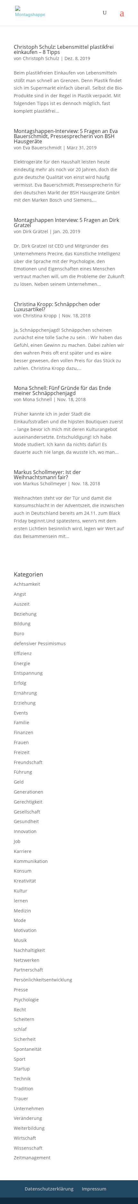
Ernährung (25, 693)
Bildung (22, 623)
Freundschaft (28, 762)
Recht (20, 1009)
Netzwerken (26, 960)
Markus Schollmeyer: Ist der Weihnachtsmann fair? (47, 475)
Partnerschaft (28, 970)
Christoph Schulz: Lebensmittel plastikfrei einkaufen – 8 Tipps (64, 49)
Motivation (25, 930)
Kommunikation (31, 861)
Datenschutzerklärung (72, 557)
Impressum (22, 557)
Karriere (22, 851)
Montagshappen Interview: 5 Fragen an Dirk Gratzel (66, 222)
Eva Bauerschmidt (42, 148)
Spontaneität (27, 1049)
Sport (19, 1059)
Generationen (28, 792)
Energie (22, 663)
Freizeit (22, 752)
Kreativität (25, 881)
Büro (19, 633)
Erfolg (20, 683)
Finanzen (23, 732)
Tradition (23, 1088)
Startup (22, 1069)
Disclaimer (43, 557)
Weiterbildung (29, 1128)
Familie (21, 722)
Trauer (21, 1098)
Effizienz (23, 653)
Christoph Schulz (41, 58)
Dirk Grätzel (35, 231)
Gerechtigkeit (28, 802)
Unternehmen (29, 1108)
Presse (21, 990)
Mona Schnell (37, 399)
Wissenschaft (28, 1148)
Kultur (20, 891)
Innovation (25, 831)
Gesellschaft (27, 812)
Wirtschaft (25, 1138)
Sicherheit (25, 1039)
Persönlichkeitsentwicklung (43, 980)
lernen (21, 901)
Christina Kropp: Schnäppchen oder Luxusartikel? (57, 307)
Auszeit (22, 604)
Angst (20, 594)
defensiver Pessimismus (40, 643)
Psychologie (26, 1000)
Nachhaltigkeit (29, 950)
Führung (23, 772)
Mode (20, 920)
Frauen (21, 742)
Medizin (22, 911)
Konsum (22, 871)
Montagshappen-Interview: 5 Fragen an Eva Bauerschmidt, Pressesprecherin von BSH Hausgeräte (66, 136)
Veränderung (28, 1118)
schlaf (20, 1029)
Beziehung (25, 614)
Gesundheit (26, 821)
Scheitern (24, 1019)
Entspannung (28, 673)
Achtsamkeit (27, 584)
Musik (20, 940)
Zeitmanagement (32, 1158)
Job (17, 841)
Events (21, 713)
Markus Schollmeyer (44, 483)
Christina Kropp (40, 315)
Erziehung (25, 703)
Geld (19, 782)
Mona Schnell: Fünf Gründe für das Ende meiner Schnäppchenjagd (62, 390)
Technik (22, 1079)
